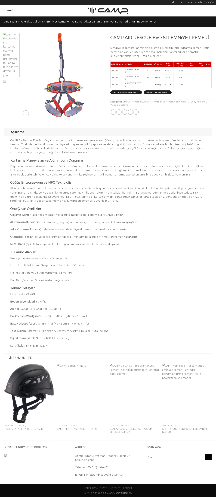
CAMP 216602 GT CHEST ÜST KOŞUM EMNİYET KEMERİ (131, 430)
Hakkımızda (176, 2)
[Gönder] (208, 457)
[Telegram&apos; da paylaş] (136, 112)
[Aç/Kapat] (7, 131)
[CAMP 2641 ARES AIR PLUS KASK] (29, 393)
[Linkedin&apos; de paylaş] (130, 112)
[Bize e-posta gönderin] (13, 2)
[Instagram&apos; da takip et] (7, 2)
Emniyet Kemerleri (116, 21)
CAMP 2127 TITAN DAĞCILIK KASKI (77, 429)
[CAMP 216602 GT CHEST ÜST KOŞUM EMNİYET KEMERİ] (134, 393)
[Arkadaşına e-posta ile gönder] (124, 112)
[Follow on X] (10, 2)
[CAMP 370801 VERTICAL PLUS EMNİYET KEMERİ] (187, 393)
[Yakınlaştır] (26, 113)
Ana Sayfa (10, 21)
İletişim (210, 2)
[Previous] (27, 75)
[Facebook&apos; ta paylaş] (113, 112)
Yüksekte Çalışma (31, 21)
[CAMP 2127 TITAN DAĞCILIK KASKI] (81, 393)
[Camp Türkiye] (108, 10)
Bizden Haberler (194, 2)
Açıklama (17, 132)
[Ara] (212, 10)
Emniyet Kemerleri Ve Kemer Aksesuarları (73, 21)
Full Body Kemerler (143, 21)
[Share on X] (119, 112)
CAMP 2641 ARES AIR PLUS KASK (23, 429)
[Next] (100, 75)
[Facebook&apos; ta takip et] (4, 2)
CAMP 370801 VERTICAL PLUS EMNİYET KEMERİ (185, 430)
